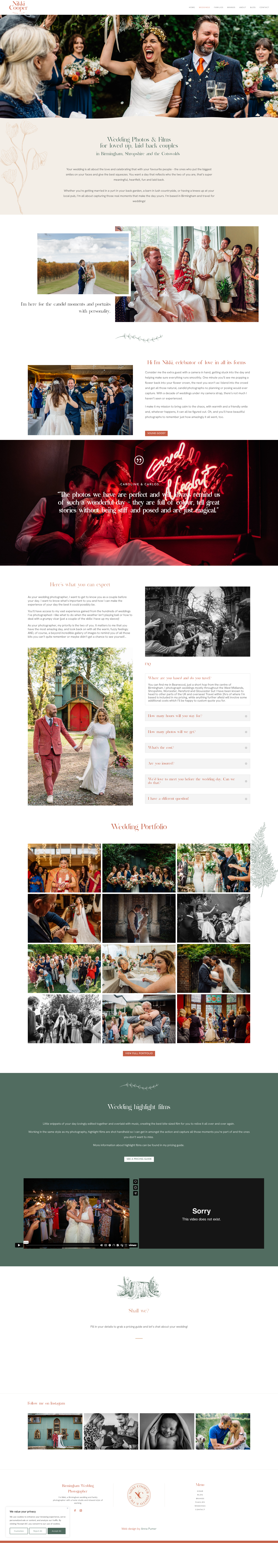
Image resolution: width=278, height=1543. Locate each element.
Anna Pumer (149, 1529)
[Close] (67, 1508)
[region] (38, 1522)
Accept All (56, 1531)
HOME (192, 7)
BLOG (253, 7)
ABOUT (242, 7)
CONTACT (264, 7)
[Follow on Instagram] (80, 1510)
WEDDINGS (204, 7)
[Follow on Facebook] (75, 1510)
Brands (200, 1499)
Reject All (37, 1531)
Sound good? (156, 433)
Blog (200, 1495)
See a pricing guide (139, 1159)
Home (200, 1491)
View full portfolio (139, 1053)
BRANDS (231, 7)
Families (200, 1502)
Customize (19, 1531)
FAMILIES (218, 7)
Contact (200, 1510)
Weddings (200, 1506)
